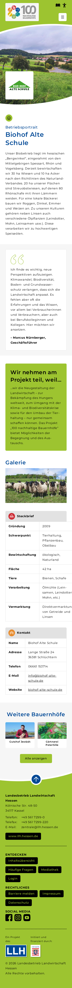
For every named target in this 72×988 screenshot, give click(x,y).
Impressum (52, 893)
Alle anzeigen (36, 758)
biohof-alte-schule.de (45, 690)
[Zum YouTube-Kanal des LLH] (26, 918)
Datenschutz (18, 902)
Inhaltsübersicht (21, 860)
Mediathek (49, 870)
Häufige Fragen (20, 870)
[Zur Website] (19, 85)
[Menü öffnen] (63, 17)
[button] (36, 485)
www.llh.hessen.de (23, 836)
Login (12, 878)
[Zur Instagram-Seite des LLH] (17, 918)
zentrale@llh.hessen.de (39, 827)
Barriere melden (21, 893)
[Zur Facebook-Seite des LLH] (8, 918)
